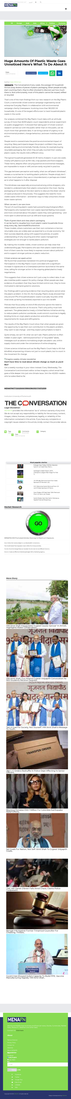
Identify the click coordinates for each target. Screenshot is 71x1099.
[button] (35, 2)
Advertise (10, 1048)
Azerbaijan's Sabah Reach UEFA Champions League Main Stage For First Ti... (46, 472)
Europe (19, 23)
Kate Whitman (15, 82)
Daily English (12, 1057)
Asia (34, 23)
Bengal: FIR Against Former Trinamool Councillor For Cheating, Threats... (32, 931)
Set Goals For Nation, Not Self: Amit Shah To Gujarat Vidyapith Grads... (36, 850)
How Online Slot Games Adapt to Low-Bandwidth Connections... (22, 543)
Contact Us (10, 1045)
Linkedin (17, 1085)
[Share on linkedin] (59, 73)
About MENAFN (12, 1050)
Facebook (18, 1074)
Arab (27, 23)
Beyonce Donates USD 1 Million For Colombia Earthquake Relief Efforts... (34, 811)
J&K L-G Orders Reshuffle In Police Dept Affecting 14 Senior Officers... (35, 772)
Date (7, 72)
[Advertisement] (35, 15)
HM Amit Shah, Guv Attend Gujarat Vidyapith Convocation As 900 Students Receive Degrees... (36, 679)
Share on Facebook (31, 73)
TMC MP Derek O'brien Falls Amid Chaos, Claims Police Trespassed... (33, 889)
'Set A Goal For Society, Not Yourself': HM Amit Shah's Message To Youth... (36, 728)
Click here (19, 1030)
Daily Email (18, 1082)
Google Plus (18, 1079)
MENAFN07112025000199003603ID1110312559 (25, 388)
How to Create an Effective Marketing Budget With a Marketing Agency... (24, 552)
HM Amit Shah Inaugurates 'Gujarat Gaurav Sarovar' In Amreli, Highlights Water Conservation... (36, 627)
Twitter (17, 1077)
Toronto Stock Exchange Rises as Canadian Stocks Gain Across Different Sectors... (27, 549)
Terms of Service (12, 1040)
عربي (31, 2)
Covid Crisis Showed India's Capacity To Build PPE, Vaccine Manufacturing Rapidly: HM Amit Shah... (35, 977)
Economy (62, 23)
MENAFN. (16, 1093)
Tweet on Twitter (43, 73)
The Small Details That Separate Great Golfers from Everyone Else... (23, 546)
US (9, 23)
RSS (16, 1087)
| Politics (51, 23)
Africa (42, 23)
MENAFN (9, 85)
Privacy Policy (11, 1042)
